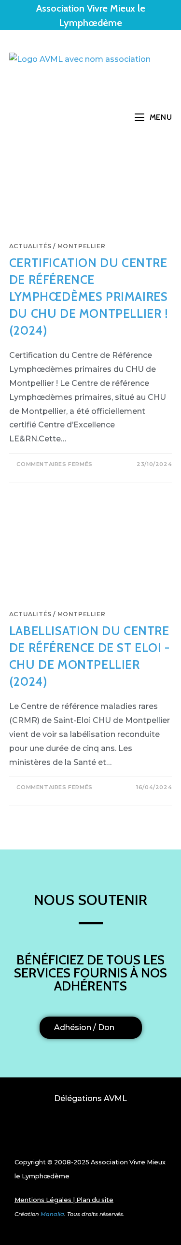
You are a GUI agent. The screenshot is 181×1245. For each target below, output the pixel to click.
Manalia (52, 1214)
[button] (90, 1133)
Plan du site (94, 1199)
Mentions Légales (42, 1199)
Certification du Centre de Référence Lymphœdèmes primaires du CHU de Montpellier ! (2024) (88, 296)
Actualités (30, 246)
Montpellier (81, 246)
